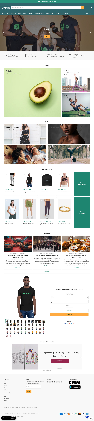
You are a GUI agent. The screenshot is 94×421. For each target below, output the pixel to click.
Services (65, 13)
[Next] (90, 33)
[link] (47, 356)
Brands (31, 13)
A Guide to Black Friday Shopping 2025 (47, 255)
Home (3, 13)
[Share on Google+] (69, 323)
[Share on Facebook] (65, 323)
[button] (60, 361)
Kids (19, 13)
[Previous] (3, 33)
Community (58, 13)
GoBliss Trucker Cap (44, 191)
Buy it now (69, 314)
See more (47, 271)
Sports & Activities (39, 13)
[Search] (82, 7)
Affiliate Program (11, 407)
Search (35, 407)
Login (87, 13)
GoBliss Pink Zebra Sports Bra (64, 191)
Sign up (28, 391)
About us (5, 407)
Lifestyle (25, 13)
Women (13, 13)
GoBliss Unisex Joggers (10, 191)
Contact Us (31, 407)
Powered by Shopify (19, 416)
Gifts (47, 13)
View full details (69, 318)
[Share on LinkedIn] (71, 323)
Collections (23, 407)
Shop (47, 36)
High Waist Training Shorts (28, 223)
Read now (17, 267)
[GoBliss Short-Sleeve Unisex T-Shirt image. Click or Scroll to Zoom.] (26, 296)
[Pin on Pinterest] (73, 323)
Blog (52, 13)
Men (8, 13)
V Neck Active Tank (9, 223)
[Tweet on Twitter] (67, 323)
